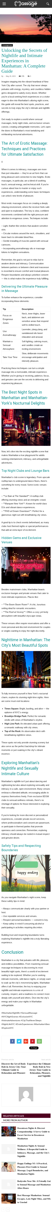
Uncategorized (7, 45)
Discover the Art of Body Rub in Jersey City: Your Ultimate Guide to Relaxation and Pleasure (13, 1068)
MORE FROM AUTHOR (15, 1120)
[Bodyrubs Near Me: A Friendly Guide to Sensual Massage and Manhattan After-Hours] (8, 1184)
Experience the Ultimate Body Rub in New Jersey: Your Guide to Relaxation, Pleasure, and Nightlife (39, 1070)
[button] (48, 4)
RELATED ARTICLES (13, 1116)
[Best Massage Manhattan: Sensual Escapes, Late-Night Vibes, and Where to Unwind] (8, 1199)
